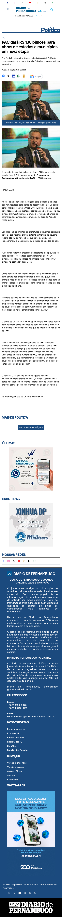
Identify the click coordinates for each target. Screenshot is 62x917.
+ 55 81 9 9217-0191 (17, 708)
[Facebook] (8, 2)
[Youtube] (30, 2)
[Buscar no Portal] (52, 9)
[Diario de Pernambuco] (31, 9)
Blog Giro (12, 746)
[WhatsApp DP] (53, 2)
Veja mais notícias (31, 427)
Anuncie (11, 775)
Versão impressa (15, 767)
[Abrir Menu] (7, 9)
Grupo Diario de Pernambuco (25, 884)
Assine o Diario (14, 771)
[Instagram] (14, 2)
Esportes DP (13, 733)
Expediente (12, 779)
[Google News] (45, 2)
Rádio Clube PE (14, 742)
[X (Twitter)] (22, 2)
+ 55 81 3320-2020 (17, 705)
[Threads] (38, 2)
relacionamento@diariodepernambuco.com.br (30, 716)
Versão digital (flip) (17, 763)
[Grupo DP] (31, 907)
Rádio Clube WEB (15, 737)
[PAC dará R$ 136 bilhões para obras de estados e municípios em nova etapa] (3, 75)
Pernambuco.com (16, 729)
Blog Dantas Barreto (17, 750)
